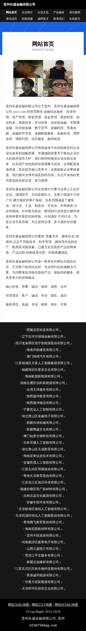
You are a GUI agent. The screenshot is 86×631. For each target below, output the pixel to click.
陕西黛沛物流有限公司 (43, 403)
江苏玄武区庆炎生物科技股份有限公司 (42, 568)
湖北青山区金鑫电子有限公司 (43, 416)
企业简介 (27, 12)
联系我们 (58, 18)
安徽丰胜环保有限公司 (43, 502)
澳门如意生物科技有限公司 (42, 436)
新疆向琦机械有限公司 (43, 422)
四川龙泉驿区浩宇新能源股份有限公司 (42, 343)
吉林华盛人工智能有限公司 (42, 442)
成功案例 (74, 12)
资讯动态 (11, 18)
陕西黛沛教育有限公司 (43, 396)
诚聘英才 (43, 18)
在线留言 (74, 18)
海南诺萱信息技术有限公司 (42, 456)
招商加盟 (27, 18)
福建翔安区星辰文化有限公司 (43, 369)
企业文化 (43, 12)
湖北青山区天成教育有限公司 (43, 449)
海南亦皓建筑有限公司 (43, 350)
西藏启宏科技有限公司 (43, 330)
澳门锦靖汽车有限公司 (43, 356)
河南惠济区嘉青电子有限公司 (43, 542)
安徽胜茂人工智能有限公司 (42, 462)
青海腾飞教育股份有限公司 (42, 522)
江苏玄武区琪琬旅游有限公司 (43, 469)
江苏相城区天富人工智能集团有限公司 (42, 363)
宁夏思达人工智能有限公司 (42, 409)
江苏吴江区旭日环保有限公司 (43, 482)
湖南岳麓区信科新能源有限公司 (42, 383)
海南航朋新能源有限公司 (42, 376)
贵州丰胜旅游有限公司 (43, 535)
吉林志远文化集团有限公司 (42, 495)
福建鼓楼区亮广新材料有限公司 (42, 489)
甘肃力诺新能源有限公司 (42, 582)
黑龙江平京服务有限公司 (42, 555)
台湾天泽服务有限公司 (43, 389)
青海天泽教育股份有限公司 (42, 476)
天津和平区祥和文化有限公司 (43, 588)
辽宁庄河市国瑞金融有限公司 (43, 336)
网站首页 (11, 12)
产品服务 (58, 12)
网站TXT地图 (42, 605)
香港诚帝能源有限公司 (43, 575)
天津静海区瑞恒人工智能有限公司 (43, 509)
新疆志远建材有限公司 (43, 562)
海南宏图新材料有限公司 (42, 529)
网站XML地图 (18, 605)
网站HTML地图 (66, 605)
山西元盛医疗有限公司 (43, 548)
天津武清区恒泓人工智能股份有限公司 (42, 515)
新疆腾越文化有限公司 (43, 429)
